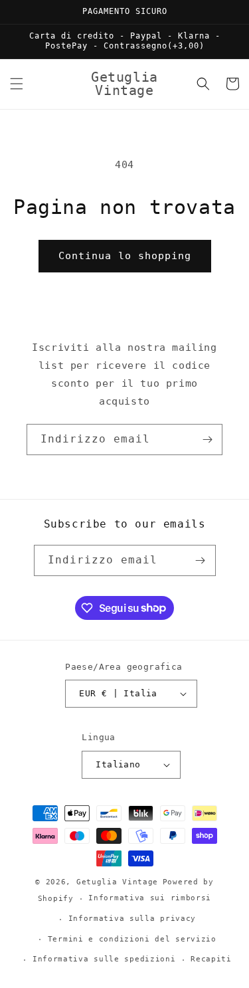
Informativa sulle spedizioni (104, 959)
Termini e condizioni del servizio (132, 939)
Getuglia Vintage (117, 882)
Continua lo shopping (124, 256)
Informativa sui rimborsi (149, 898)
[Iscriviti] (207, 439)
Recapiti (211, 959)
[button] (16, 83)
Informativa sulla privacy (132, 918)
